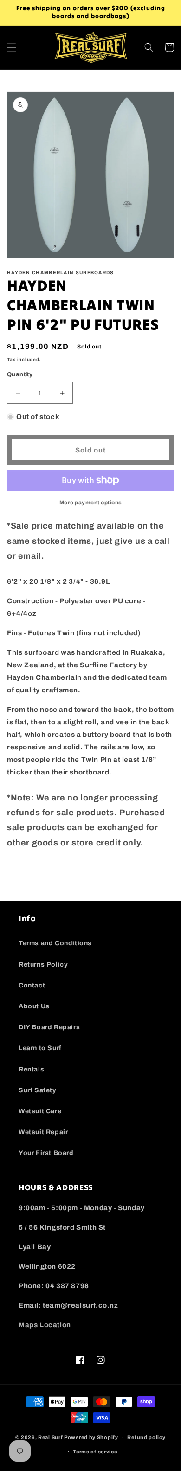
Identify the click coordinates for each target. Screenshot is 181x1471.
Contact (32, 985)
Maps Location (45, 1325)
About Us (34, 1006)
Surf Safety (38, 1090)
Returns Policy (43, 964)
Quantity (19, 374)
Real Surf (50, 1437)
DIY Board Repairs (49, 1027)
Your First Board (46, 1152)
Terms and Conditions (55, 943)
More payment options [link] (90, 502)
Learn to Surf (40, 1048)
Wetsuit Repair (43, 1132)
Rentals (31, 1069)
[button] (11, 47)
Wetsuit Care (40, 1111)
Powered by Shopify (91, 1437)
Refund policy (146, 1437)
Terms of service (95, 1451)
